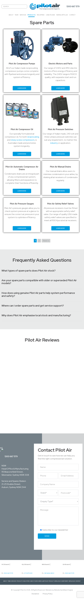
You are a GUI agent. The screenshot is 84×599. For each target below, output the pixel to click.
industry (54, 143)
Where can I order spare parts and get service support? (33, 305)
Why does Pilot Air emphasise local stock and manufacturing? (36, 315)
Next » (46, 240)
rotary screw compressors (23, 140)
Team (16, 15)
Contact (72, 15)
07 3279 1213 (28, 573)
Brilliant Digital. (68, 590)
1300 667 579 (72, 6)
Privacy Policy (47, 594)
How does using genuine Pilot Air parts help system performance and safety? (38, 295)
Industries (40, 15)
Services (23, 15)
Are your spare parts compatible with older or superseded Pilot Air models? (39, 282)
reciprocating (33, 136)
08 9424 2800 (49, 573)
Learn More (22, 88)
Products (31, 15)
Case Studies (50, 15)
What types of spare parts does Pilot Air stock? (29, 270)
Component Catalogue (68, 581)
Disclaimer (35, 594)
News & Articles (62, 15)
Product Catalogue (54, 581)
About (11, 15)
